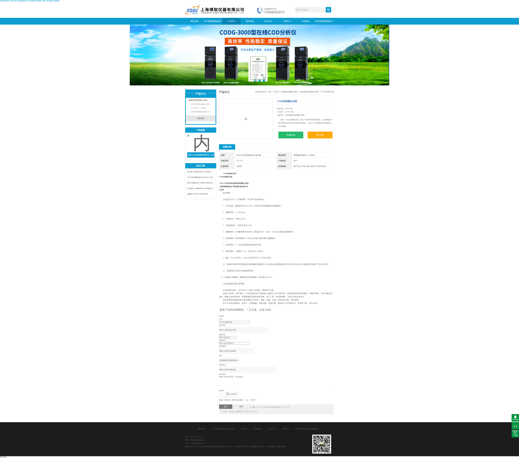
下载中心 (287, 21)
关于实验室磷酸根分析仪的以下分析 (200, 177)
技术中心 (269, 21)
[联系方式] (515, 425)
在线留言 (306, 21)
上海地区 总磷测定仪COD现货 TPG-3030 (242, 411)
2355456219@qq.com (197, 440)
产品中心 (231, 21)
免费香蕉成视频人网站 (198, 100)
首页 (269, 92)
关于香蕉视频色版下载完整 (213, 22)
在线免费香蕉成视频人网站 (200, 104)
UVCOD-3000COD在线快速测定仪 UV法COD (273, 407)
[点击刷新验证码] (233, 394)
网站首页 (194, 21)
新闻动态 (250, 21)
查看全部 (200, 118)
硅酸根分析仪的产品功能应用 (197, 194)
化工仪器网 (271, 446)
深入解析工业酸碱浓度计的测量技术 (200, 188)
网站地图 (3, 457)
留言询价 (320, 135)
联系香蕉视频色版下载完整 (324, 22)
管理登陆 (254, 446)
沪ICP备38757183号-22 (242, 446)
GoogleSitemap (280, 446)
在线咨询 (291, 135)
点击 (208, 101)
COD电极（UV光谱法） (199, 108)
